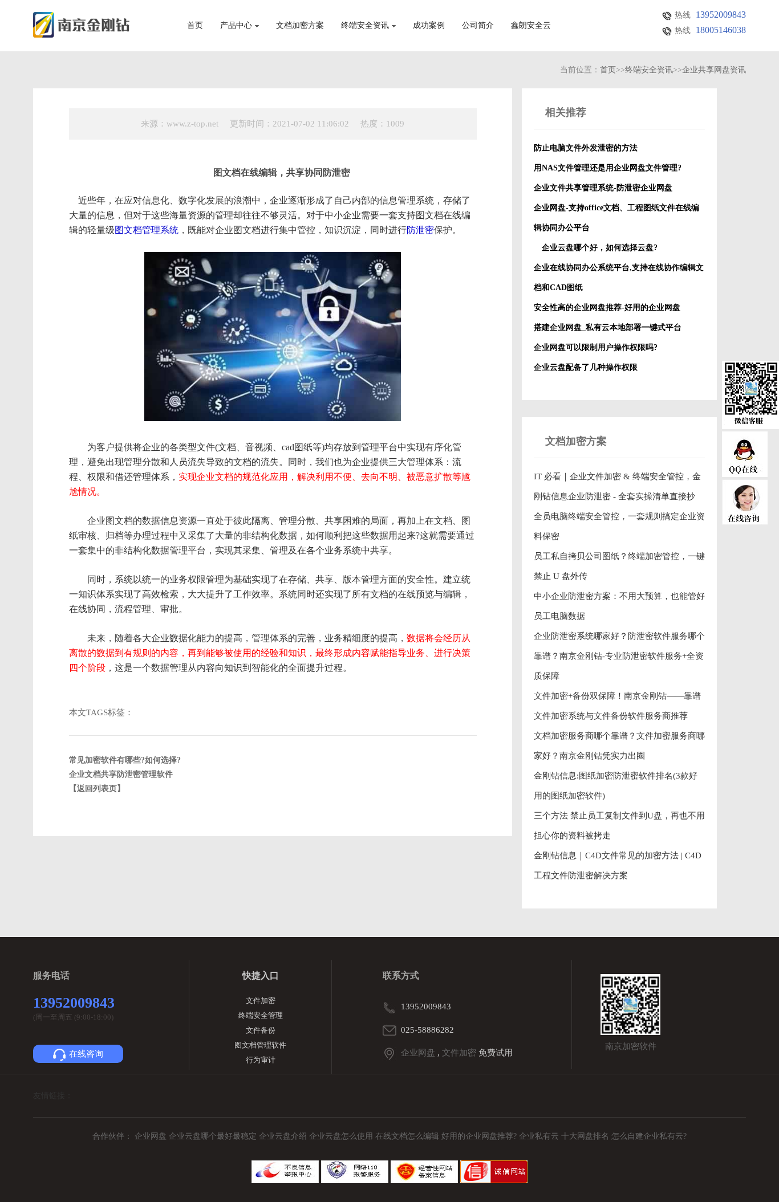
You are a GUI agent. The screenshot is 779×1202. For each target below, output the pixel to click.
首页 (195, 26)
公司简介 (478, 26)
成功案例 (429, 26)
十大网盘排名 (585, 1136)
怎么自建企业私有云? (649, 1136)
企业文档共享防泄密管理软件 (121, 774)
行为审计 (260, 1060)
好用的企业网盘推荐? (480, 1136)
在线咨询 (86, 1053)
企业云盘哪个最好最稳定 (214, 1136)
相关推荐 (565, 112)
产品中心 (236, 26)
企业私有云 (540, 1136)
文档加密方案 (300, 26)
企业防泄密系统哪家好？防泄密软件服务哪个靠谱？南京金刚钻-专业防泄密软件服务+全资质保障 (619, 656)
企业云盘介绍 (284, 1136)
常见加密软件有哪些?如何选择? (125, 760)
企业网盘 (418, 1052)
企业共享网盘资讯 (714, 70)
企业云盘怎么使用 (342, 1136)
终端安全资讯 (365, 26)
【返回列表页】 (97, 788)
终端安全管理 (260, 1015)
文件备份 (260, 1030)
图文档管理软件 (260, 1045)
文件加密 (260, 1000)
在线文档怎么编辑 (407, 1136)
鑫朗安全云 (531, 26)
